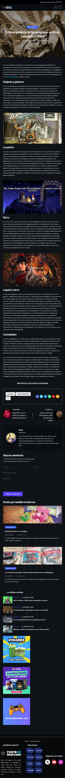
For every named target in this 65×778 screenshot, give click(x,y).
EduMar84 (10, 576)
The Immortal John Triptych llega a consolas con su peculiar (30, 610)
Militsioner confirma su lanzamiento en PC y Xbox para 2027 (31, 629)
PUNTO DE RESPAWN (40, 383)
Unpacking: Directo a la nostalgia (16, 531)
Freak (30, 763)
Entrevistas (31, 757)
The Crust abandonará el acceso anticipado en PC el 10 (29, 620)
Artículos (39, 750)
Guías (38, 763)
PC (8, 398)
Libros (38, 770)
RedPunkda (10, 535)
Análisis (31, 750)
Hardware (31, 770)
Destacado (10, 394)
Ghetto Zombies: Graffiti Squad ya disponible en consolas (30, 600)
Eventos (39, 757)
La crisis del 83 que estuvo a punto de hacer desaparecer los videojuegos (29, 572)
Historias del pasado (23, 394)
